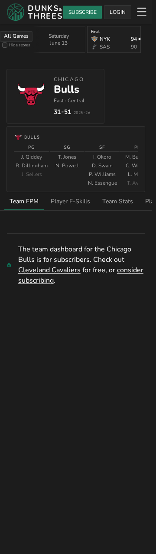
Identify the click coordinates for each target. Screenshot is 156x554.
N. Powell (67, 165)
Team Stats (117, 201)
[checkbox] (4, 45)
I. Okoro (102, 156)
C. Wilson (137, 165)
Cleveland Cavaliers (49, 270)
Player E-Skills (70, 201)
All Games (16, 36)
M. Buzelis (137, 156)
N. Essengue (102, 182)
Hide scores (19, 45)
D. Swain (102, 165)
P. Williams (102, 174)
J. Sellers (32, 174)
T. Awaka (137, 182)
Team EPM (24, 201)
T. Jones (67, 156)
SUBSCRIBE (82, 12)
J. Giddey (31, 156)
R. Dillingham (32, 165)
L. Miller (137, 174)
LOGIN (118, 12)
